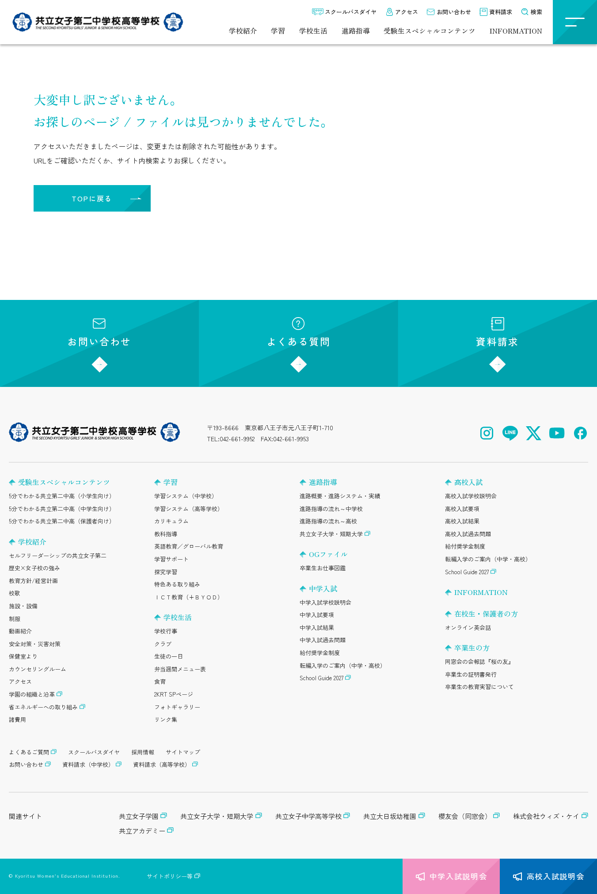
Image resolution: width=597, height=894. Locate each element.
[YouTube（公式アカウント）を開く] (557, 433)
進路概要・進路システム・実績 (340, 496)
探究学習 (165, 572)
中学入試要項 (317, 614)
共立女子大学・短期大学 (331, 534)
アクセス (406, 12)
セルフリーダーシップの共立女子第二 (57, 555)
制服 (14, 618)
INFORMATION (516, 31)
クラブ (162, 644)
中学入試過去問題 (323, 640)
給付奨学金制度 (320, 652)
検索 (536, 12)
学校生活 (313, 31)
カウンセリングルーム (37, 669)
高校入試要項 (462, 508)
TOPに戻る (92, 198)
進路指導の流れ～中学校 (331, 508)
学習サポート (171, 559)
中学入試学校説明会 (325, 602)
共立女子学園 (139, 816)
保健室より (23, 656)
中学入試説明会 (458, 876)
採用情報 (142, 752)
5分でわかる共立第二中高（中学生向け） (62, 508)
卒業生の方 (472, 647)
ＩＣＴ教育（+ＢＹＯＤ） (188, 597)
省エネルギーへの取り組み (43, 707)
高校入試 (468, 482)
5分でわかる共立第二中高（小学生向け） (62, 496)
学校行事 (165, 631)
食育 (160, 681)
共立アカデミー (142, 830)
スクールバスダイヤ (350, 12)
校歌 (14, 593)
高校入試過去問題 (468, 534)
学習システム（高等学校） (188, 508)
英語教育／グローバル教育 (188, 546)
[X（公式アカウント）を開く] (533, 433)
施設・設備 (23, 606)
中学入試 (323, 588)
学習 (278, 31)
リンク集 (165, 719)
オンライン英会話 (468, 627)
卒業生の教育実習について (479, 686)
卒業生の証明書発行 (471, 674)
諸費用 (17, 719)
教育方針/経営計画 (33, 580)
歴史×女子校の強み (34, 568)
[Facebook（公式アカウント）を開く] (580, 433)
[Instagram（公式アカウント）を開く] (486, 433)
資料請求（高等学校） (161, 764)
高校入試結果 (462, 521)
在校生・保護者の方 (486, 613)
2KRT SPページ (173, 694)
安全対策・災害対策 (35, 644)
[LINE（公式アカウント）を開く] (510, 433)
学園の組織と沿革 (32, 694)
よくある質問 (298, 341)
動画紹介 (20, 631)
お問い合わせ (454, 12)
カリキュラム (171, 521)
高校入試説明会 (556, 876)
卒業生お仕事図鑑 (323, 568)
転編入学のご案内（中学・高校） (343, 665)
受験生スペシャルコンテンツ (429, 31)
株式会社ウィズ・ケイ (546, 816)
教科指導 (165, 534)
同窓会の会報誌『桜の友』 (479, 661)
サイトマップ (183, 752)
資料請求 (500, 12)
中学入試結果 (317, 627)
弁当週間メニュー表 (180, 669)
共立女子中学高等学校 (308, 816)
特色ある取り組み (177, 584)
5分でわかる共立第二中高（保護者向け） (62, 521)
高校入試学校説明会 (471, 496)
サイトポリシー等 (170, 876)
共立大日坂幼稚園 (389, 816)
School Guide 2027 (321, 678)
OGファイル (328, 554)
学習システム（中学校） (185, 496)
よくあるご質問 (29, 752)
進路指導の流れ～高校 (328, 521)
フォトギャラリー (177, 707)
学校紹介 (243, 31)
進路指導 (356, 31)
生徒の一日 (168, 656)
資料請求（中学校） (88, 764)
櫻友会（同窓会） (464, 816)
